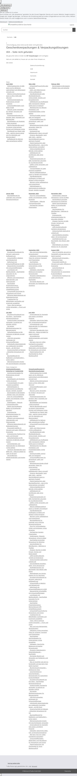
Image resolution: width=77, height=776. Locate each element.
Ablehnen (4, 10)
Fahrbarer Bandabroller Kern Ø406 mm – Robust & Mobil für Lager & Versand (38, 332)
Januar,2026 (10, 193)
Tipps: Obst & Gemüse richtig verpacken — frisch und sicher (16, 307)
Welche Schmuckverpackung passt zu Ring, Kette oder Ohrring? (15, 96)
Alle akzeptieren (6, 5)
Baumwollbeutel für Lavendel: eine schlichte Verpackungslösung (13, 197)
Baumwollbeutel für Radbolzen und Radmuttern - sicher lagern (15, 358)
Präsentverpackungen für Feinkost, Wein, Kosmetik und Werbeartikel (15, 117)
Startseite (33, 76)
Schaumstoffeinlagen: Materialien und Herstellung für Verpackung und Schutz (38, 348)
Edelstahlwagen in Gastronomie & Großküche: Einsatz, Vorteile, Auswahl (37, 188)
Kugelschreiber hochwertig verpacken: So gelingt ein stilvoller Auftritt (15, 322)
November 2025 (56, 193)
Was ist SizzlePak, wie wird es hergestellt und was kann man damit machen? (61, 254)
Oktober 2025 (10, 250)
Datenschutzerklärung (16, 22)
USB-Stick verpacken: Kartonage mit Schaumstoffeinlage (13, 340)
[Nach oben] (1, 774)
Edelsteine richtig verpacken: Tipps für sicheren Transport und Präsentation (38, 258)
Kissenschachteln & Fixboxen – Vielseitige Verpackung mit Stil (16, 352)
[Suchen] (73, 30)
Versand (34, 766)
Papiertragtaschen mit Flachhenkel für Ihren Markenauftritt (36, 354)
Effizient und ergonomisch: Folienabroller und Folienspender (15, 279)
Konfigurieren (5, 8)
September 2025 (34, 250)
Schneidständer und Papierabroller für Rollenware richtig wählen (38, 326)
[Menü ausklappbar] (4, 25)
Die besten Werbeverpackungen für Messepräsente (14, 328)
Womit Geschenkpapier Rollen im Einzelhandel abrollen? (59, 205)
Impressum (3, 22)
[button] (66, 25)
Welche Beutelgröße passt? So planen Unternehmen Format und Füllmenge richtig (15, 127)
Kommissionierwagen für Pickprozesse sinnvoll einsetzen (14, 102)
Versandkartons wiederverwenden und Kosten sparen (38, 338)
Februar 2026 (55, 84)
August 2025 (55, 250)
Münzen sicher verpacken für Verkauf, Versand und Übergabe (15, 111)
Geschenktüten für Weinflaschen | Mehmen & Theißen (59, 211)
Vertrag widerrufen (14, 763)
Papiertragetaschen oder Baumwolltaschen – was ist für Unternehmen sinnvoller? (38, 145)
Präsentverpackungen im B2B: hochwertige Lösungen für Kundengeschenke (37, 160)
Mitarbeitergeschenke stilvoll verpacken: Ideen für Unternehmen (38, 127)
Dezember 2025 (34, 193)
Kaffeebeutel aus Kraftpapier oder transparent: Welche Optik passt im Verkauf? (38, 103)
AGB (31, 69)
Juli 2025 (9, 312)
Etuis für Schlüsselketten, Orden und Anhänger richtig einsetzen (38, 197)
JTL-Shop (73, 771)
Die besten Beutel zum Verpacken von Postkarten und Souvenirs (38, 283)
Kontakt (32, 79)
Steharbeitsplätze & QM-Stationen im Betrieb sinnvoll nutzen (15, 334)
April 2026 (9, 84)
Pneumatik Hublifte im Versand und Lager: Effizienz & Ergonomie (61, 264)
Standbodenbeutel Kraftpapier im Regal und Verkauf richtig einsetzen (37, 178)
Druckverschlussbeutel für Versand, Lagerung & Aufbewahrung (15, 254)
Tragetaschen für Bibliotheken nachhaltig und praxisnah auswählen (15, 301)
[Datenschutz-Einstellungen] (1, 1)
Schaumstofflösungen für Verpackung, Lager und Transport (37, 121)
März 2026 (32, 84)
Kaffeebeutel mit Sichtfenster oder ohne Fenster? (36, 155)
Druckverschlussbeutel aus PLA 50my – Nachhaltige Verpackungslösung (15, 316)
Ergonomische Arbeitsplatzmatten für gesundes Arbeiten (58, 217)
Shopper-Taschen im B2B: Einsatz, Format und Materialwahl (59, 223)
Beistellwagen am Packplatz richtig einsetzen (15, 122)
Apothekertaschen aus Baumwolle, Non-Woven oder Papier (60, 241)
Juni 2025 (32, 312)
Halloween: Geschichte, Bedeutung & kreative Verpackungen (36, 272)
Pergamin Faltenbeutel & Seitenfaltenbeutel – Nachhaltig (37, 277)
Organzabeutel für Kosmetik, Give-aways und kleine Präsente (38, 316)
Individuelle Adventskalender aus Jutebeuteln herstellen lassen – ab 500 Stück (16, 346)
